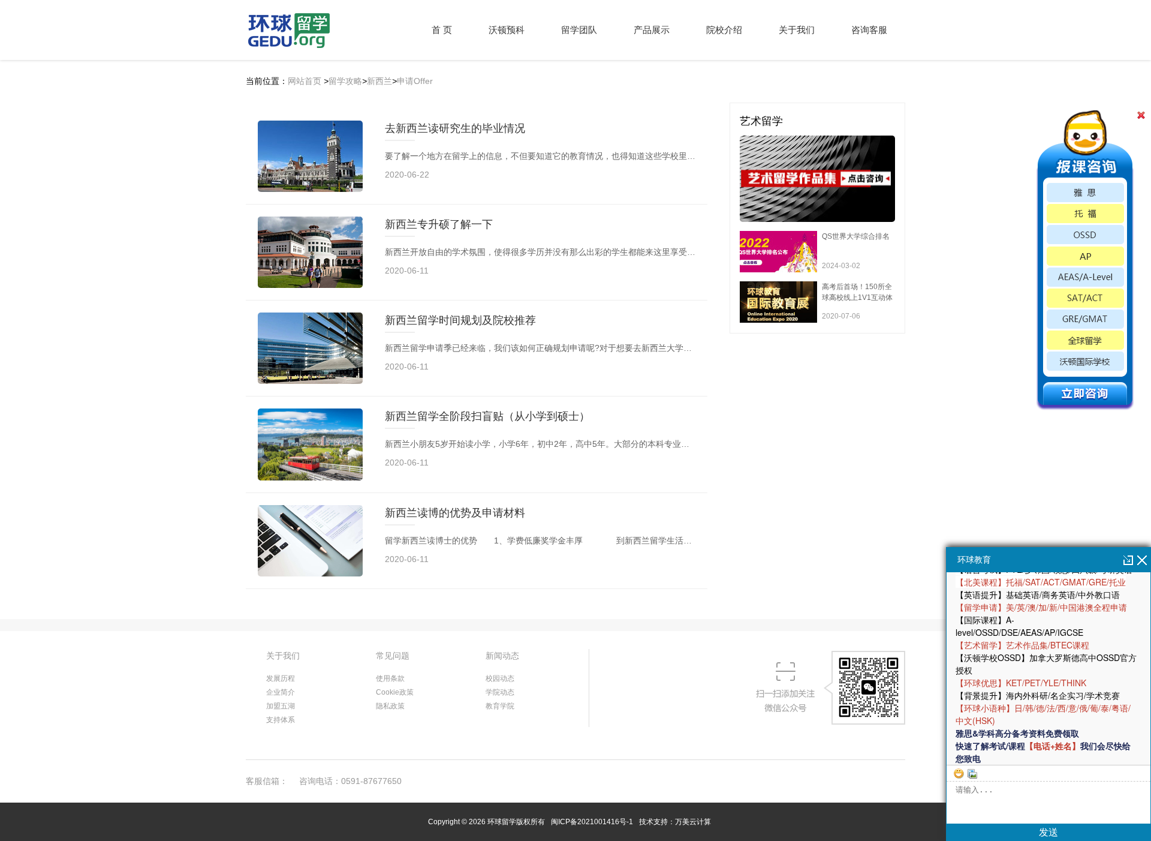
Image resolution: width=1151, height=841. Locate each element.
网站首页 (304, 81)
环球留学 (501, 822)
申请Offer (415, 81)
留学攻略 (345, 81)
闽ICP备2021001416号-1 (592, 822)
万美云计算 (693, 822)
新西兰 (379, 81)
